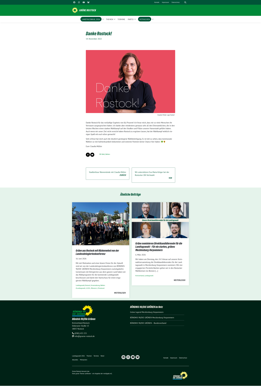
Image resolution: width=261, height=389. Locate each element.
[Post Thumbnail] (100, 223)
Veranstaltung (95, 285)
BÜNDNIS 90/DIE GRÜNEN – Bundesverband (148, 323)
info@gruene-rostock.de (85, 336)
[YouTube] (84, 2)
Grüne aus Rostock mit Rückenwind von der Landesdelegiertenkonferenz (97, 252)
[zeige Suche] (185, 2)
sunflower (88, 374)
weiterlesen (120, 293)
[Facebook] (74, 2)
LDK (88, 288)
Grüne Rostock (87, 10)
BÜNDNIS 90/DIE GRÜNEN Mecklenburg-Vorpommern (152, 317)
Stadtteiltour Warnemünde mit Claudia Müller (107, 173)
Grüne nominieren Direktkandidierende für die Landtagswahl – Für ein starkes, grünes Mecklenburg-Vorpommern (158, 247)
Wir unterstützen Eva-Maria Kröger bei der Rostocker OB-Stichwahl (153, 175)
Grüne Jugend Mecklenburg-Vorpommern (146, 312)
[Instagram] (79, 2)
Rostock (87, 285)
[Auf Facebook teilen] (88, 155)
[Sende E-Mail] (92, 155)
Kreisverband (139, 276)
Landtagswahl (80, 285)
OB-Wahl (102, 154)
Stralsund (101, 288)
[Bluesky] (88, 2)
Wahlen (107, 154)
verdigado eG (107, 374)
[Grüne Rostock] (75, 10)
